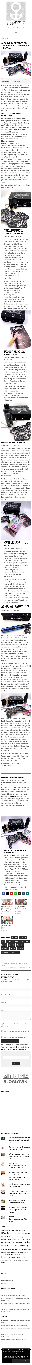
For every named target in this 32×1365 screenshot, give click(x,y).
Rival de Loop (9, 1254)
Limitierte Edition (14, 1246)
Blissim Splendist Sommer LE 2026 (10, 1292)
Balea (24, 1230)
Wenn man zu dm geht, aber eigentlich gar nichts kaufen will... (19, 1156)
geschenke (25, 1237)
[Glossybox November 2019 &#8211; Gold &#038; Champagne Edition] (7, 902)
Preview (26, 1252)
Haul (11, 1242)
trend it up (12, 1260)
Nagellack (11, 1249)
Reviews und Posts (14, 787)
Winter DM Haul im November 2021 (18, 967)
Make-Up (19, 945)
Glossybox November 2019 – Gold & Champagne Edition (7, 908)
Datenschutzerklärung (7, 1280)
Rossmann (6, 952)
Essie (16, 1237)
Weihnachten (26, 1260)
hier (10, 785)
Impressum (4, 1283)
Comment (3, 1010)
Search (16, 1063)
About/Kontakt (5, 1277)
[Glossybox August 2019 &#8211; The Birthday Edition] (21, 902)
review (2, 1254)
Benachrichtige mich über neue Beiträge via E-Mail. (14, 1037)
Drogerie (10, 941)
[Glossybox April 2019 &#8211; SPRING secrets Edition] (7, 919)
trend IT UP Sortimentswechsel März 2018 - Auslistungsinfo (18, 1165)
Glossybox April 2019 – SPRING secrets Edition (7, 925)
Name (3, 987)
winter (3, 1262)
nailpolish (17, 1249)
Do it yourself (26, 1233)
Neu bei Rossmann (7, 1252)
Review (20, 949)
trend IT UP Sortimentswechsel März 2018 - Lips (18, 1219)
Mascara (5, 949)
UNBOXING (10, 777)
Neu (23, 1249)
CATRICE (22, 937)
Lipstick (11, 945)
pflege (20, 1252)
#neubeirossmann (7, 1230)
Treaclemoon (4, 1260)
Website (3, 1002)
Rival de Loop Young (19, 1254)
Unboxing (15, 952)
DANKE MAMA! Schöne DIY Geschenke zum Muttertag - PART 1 (19, 1193)
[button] (3, 893)
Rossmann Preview (16, 1257)
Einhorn (13, 1237)
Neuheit (15, 1252)
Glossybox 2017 (18, 1239)
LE (21, 1242)
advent (17, 1230)
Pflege (13, 949)
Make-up (24, 1245)
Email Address (5, 994)
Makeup (4, 1249)
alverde (21, 1230)
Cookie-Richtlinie (21, 1357)
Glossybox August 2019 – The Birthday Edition (20, 908)
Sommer (23, 1257)
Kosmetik (16, 1243)
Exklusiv (20, 1237)
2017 (14, 1230)
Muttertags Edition (16, 796)
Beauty (14, 937)
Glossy (3, 1239)
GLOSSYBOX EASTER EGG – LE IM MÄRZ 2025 (13, 1295)
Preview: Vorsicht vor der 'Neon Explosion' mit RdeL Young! (18, 1210)
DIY (11, 1233)
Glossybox (19, 941)
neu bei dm (28, 1249)
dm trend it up (18, 1233)
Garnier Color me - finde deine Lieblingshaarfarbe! (14, 1325)
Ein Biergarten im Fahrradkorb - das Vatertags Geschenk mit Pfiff (20, 1140)
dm (3, 941)
